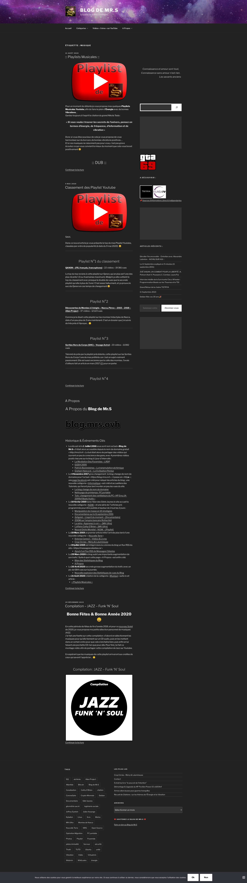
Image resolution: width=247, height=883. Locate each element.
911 (67, 779)
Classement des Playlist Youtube (90, 187)
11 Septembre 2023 (148, 292)
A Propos (126, 28)
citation (100, 790)
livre (88, 817)
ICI (101, 363)
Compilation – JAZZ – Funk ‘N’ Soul (91, 606)
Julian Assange (89, 812)
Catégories (81, 28)
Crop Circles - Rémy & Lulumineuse (128, 775)
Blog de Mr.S (99, 10)
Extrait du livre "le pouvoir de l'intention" (130, 783)
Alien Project (90, 779)
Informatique (94, 483)
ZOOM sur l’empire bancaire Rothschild (93, 520)
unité (98, 849)
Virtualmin (92, 855)
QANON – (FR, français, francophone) (83, 267)
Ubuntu (88, 849)
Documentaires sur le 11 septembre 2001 (94, 514)
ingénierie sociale (91, 806)
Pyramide (91, 839)
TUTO (78, 849)
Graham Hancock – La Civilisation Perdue (94, 471)
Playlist (80, 839)
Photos (69, 839)
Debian (102, 795)
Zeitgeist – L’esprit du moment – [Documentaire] (97, 517)
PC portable (92, 833)
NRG (85, 828)
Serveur (86, 844)
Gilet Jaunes (87, 801)
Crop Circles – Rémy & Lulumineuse (91, 542)
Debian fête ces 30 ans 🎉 (150, 297)
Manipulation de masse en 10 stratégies (93, 511)
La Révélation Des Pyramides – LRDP (92, 461)
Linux (80, 817)
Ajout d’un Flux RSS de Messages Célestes (95, 551)
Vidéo (80, 855)
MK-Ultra (69, 822)
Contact (117, 779)
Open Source (97, 828)
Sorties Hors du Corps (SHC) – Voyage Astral (87, 345)
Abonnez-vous (172, 308)
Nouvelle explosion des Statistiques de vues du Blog (99, 573)
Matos (97, 817)
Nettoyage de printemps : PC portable (93, 492)
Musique (114, 576)
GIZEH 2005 (81, 465)
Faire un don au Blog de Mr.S (125, 825)
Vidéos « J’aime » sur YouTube (105, 28)
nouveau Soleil (126, 626)
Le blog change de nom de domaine (92, 489)
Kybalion (69, 817)
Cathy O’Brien (86, 790)
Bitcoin (81, 785)
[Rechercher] (177, 107)
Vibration (69, 855)
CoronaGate (71, 795)
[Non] (243, 877)
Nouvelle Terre (72, 828)
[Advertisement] (161, 133)
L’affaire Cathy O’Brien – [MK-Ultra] (91, 526)
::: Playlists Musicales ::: (82, 57)
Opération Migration (74, 833)
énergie (94, 860)
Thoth (68, 849)
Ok (193, 877)
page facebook (79, 480)
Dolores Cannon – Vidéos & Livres (91, 539)
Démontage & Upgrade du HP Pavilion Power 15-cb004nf (138, 787)
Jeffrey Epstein (72, 812)
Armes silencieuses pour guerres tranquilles (132, 791)
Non (206, 877)
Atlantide (69, 785)
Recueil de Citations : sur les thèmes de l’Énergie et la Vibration (139, 794)
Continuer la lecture (74, 170)
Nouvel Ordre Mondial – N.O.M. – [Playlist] (94, 529)
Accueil (68, 28)
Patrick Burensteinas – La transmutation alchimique (99, 468)
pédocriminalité (72, 844)
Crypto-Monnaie (87, 795)
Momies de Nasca (85, 822)
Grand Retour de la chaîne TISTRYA (154, 287)
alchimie (77, 779)
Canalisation (71, 790)
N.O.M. (91, 505)
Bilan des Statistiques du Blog (89, 560)
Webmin (69, 860)
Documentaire (72, 801)
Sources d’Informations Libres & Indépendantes (162, 200)
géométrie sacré (73, 806)
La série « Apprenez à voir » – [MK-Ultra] (93, 523)
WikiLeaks (82, 860)
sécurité (98, 844)
